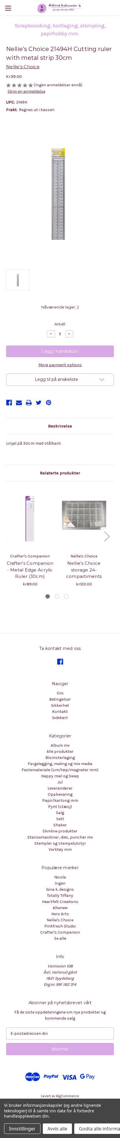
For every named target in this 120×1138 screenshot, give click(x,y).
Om (60, 693)
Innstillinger (22, 1128)
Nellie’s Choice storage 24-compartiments (84, 569)
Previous (7, 536)
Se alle (60, 938)
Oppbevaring (60, 794)
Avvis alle (57, 1128)
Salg (60, 812)
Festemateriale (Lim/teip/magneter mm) (60, 769)
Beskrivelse (60, 426)
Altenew (60, 907)
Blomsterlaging (60, 757)
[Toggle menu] (8, 8)
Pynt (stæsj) (60, 806)
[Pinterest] (49, 403)
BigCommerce (67, 1096)
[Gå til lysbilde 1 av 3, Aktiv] (47, 596)
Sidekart (60, 717)
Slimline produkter (60, 831)
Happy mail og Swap (60, 776)
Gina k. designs (60, 889)
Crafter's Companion (60, 932)
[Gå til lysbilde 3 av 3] (66, 596)
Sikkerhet (60, 705)
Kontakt (60, 711)
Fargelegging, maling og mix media (60, 763)
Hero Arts (60, 913)
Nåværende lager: (60, 307)
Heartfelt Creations (60, 901)
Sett (60, 818)
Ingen (60, 883)
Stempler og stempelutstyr (60, 843)
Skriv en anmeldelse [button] (26, 91)
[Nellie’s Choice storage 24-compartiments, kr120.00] (84, 518)
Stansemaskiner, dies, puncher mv (60, 837)
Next (106, 536)
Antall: (60, 324)
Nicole (60, 877)
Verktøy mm (60, 849)
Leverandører (60, 788)
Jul (60, 782)
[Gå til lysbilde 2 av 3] (57, 596)
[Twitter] (39, 403)
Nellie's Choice (60, 920)
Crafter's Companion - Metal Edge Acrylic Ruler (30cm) (30, 569)
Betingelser (60, 699)
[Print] (29, 403)
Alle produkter (60, 751)
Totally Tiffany (60, 895)
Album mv (60, 745)
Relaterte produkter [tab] (60, 473)
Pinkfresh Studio (60, 926)
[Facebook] (9, 403)
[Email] (19, 403)
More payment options (60, 364)
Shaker (60, 825)
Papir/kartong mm (60, 800)
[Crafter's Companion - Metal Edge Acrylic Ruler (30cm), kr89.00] (30, 518)
